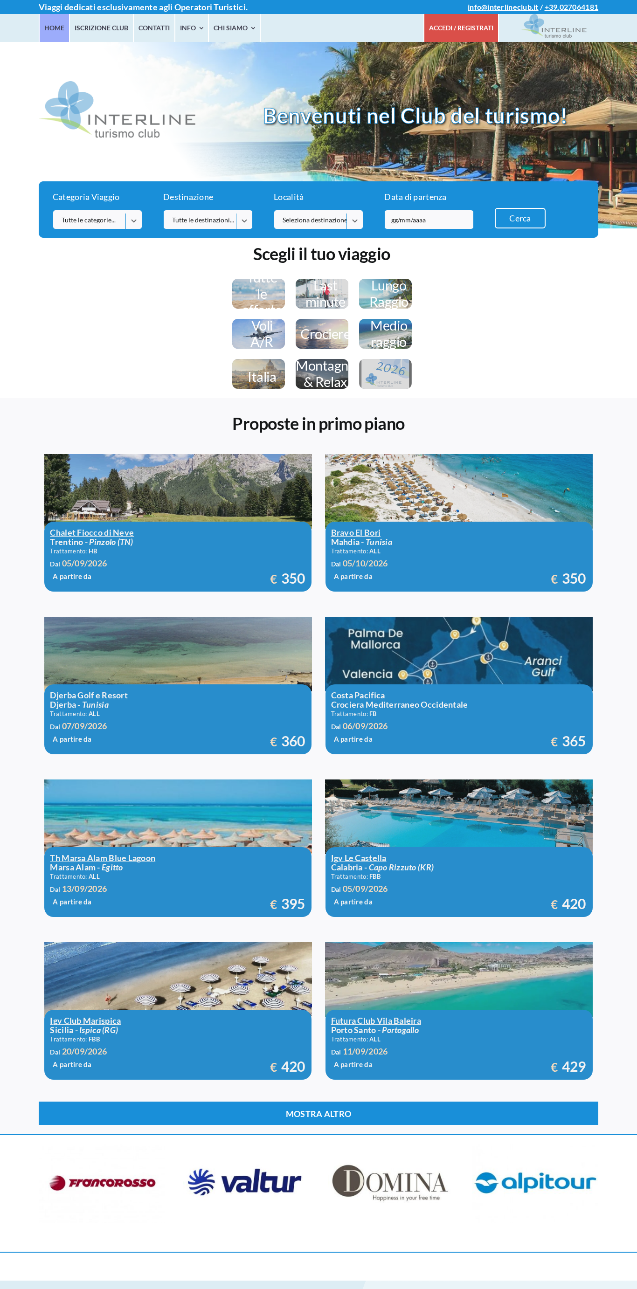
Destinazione (188, 197)
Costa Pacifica (358, 695)
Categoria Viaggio (86, 197)
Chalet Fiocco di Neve (92, 532)
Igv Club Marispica (85, 1020)
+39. (552, 6)
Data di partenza (415, 197)
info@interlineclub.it (503, 6)
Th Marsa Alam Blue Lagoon (102, 858)
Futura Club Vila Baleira (376, 1020)
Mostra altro (318, 1114)
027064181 (579, 6)
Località (289, 197)
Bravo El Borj (356, 532)
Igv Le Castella (359, 858)
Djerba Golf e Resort (88, 695)
